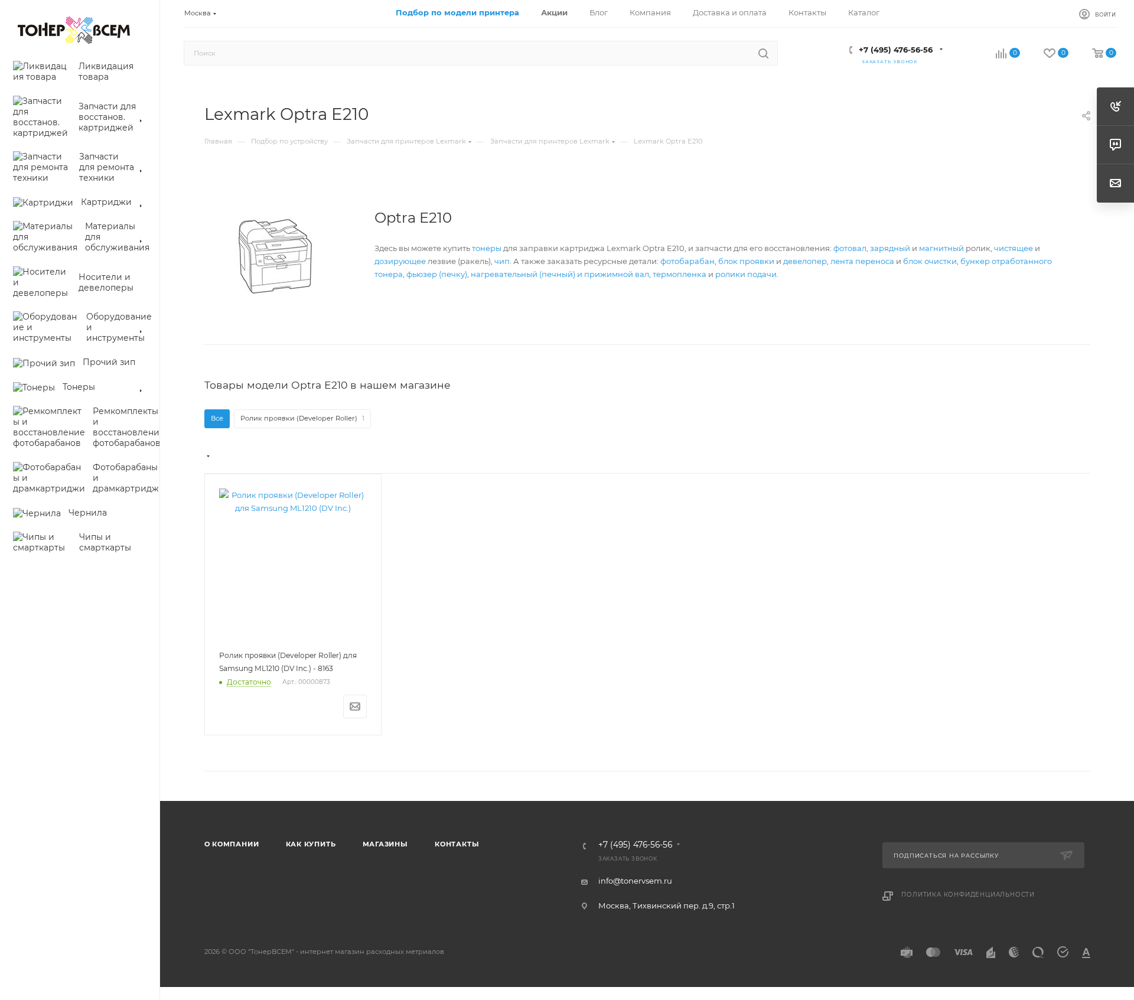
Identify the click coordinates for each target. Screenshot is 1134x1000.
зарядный (890, 248)
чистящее (1013, 248)
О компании (231, 844)
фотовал (849, 248)
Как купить (311, 844)
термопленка (679, 274)
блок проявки (746, 261)
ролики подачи (746, 274)
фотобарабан (687, 261)
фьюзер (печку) (436, 274)
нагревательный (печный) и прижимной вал (560, 274)
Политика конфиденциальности (968, 894)
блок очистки (930, 261)
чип (502, 261)
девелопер (805, 261)
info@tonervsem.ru (635, 880)
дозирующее (400, 261)
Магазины (385, 844)
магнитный (941, 248)
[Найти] (763, 53)
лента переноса (862, 261)
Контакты (457, 844)
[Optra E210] (275, 256)
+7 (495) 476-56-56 (896, 49)
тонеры (486, 248)
